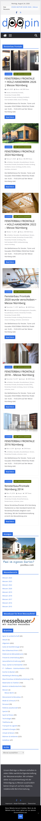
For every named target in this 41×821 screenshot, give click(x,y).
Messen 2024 (7, 578)
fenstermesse (27, 317)
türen (28, 167)
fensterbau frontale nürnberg (13, 97)
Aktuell (4, 640)
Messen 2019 (7, 592)
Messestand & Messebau (11, 697)
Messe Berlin (9, 693)
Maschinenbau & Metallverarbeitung (15, 679)
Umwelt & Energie (9, 729)
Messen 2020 (7, 589)
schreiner (18, 320)
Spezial (5, 711)
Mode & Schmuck (8, 701)
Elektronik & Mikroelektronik (12, 654)
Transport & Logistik (9, 726)
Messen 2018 (7, 596)
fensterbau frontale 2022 (24, 237)
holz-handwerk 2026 (11, 100)
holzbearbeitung (23, 242)
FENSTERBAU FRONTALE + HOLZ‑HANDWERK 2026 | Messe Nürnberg (20, 82)
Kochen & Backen (8, 672)
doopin (23, 379)
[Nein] (38, 813)
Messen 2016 (7, 603)
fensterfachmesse (22, 499)
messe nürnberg (23, 100)
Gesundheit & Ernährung (11, 661)
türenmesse (25, 320)
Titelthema (6, 722)
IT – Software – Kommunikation (13, 668)
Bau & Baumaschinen (10, 650)
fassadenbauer (24, 162)
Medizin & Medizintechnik (12, 686)
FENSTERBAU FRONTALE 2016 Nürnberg (20, 442)
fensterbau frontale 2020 (12, 315)
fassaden (16, 162)
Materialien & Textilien (10, 683)
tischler (24, 167)
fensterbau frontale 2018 (24, 384)
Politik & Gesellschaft (10, 708)
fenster (8, 92)
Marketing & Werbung (10, 675)
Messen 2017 (7, 599)
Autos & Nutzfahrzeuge (10, 647)
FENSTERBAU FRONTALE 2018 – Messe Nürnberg (20, 373)
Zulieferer (6, 740)
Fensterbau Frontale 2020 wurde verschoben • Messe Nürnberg (20, 299)
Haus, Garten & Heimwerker (22, 74)
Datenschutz (32, 803)
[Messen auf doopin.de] (5, 35)
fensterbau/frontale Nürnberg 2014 (17, 487)
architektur (9, 162)
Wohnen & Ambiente (10, 736)
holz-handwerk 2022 (11, 242)
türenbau (7, 169)
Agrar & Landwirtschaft (10, 636)
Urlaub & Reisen (8, 733)
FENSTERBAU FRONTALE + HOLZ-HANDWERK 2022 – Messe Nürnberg (20, 224)
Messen (5, 690)
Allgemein (8, 74)
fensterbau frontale (17, 92)
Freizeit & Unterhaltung (11, 658)
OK (20, 816)
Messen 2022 (7, 585)
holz (24, 240)
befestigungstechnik (12, 310)
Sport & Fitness (7, 715)
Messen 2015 (7, 606)
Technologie (6, 719)
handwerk (26, 97)
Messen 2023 (7, 581)
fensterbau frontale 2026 (12, 95)
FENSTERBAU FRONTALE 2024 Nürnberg (20, 153)
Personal (5, 704)
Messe (18, 89)
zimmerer (14, 169)
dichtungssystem (24, 310)
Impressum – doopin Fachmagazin (15, 803)
